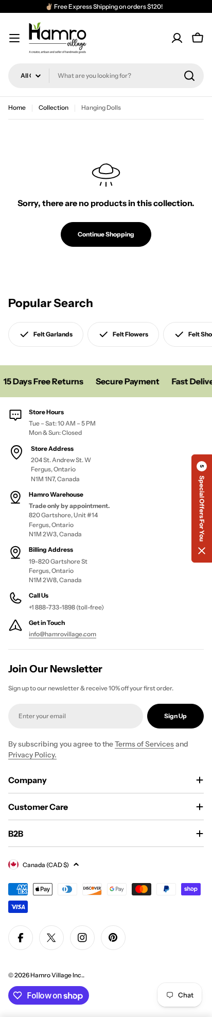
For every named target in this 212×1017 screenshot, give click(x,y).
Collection (53, 107)
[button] (201, 508)
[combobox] (106, 75)
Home (17, 107)
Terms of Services (144, 744)
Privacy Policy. (32, 754)
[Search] (189, 76)
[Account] (177, 38)
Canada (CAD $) (46, 865)
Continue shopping (106, 234)
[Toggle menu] (14, 38)
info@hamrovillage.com (62, 634)
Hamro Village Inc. (56, 975)
